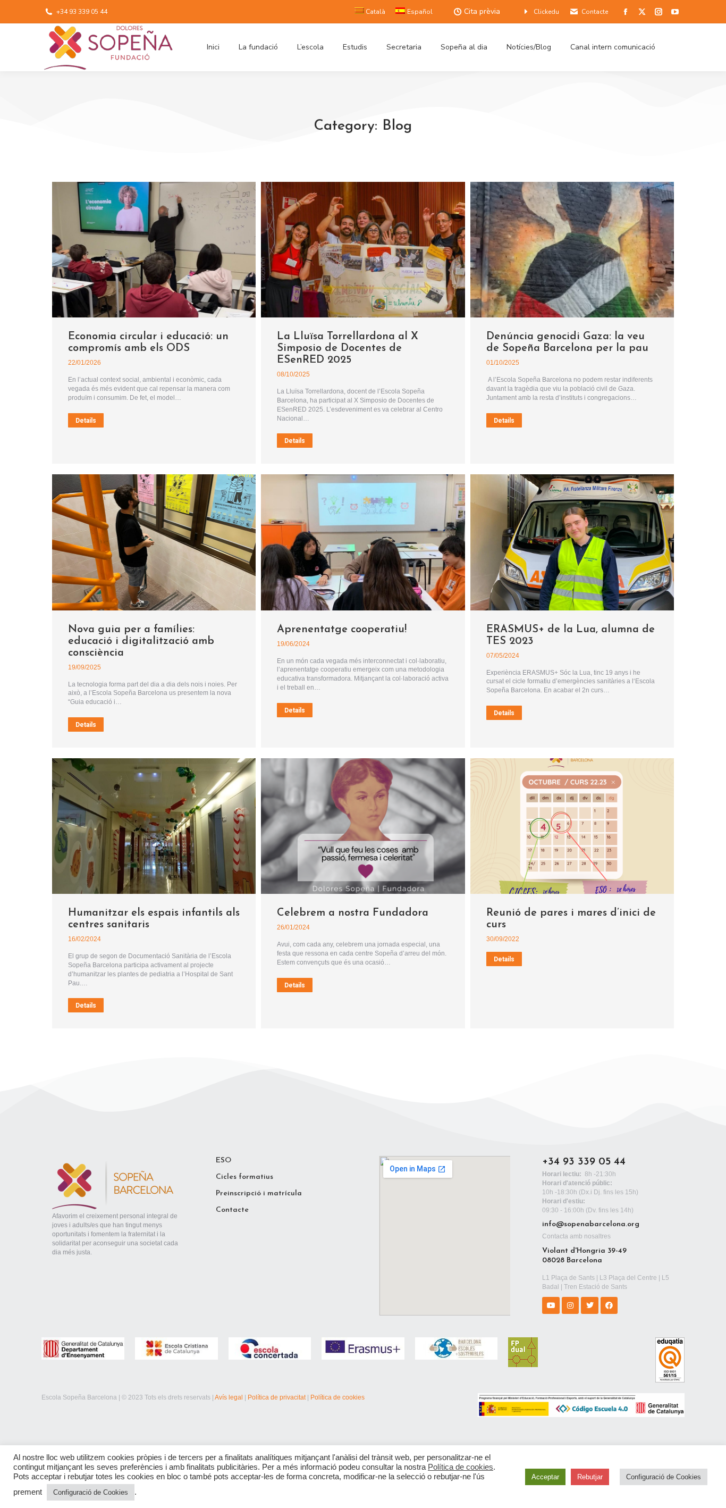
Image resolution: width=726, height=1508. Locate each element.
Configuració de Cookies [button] (90, 1492)
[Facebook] (609, 1305)
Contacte (594, 11)
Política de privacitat (277, 1397)
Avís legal (229, 1397)
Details (85, 420)
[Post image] (154, 249)
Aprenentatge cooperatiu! (342, 629)
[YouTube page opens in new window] (675, 12)
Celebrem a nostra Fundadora (352, 913)
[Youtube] (550, 1305)
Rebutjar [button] (590, 1477)
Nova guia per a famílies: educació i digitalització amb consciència (141, 641)
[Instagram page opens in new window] (658, 12)
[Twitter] (589, 1305)
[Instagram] (570, 1305)
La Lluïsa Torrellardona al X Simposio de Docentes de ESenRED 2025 (347, 348)
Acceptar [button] (545, 1477)
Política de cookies (337, 1397)
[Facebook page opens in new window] (625, 12)
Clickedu (546, 11)
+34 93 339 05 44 (81, 11)
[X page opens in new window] (642, 12)
